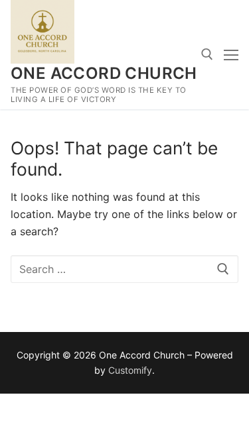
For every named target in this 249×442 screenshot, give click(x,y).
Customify (130, 370)
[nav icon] (231, 55)
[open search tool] (207, 54)
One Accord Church (104, 73)
